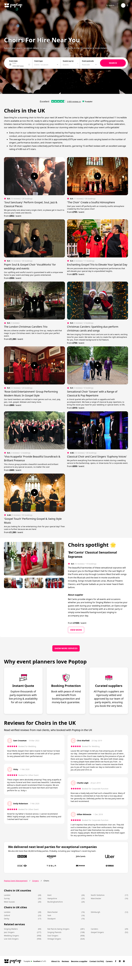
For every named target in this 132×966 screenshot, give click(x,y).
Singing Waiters (11, 929)
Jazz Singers (9, 932)
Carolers (94, 929)
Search (111, 5)
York (49, 915)
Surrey (7, 898)
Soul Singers (52, 935)
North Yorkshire (97, 895)
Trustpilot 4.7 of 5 (35, 961)
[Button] (34, 176)
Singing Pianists (54, 932)
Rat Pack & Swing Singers (58, 929)
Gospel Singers (97, 932)
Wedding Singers (11, 935)
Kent (49, 895)
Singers (35, 880)
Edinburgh (95, 912)
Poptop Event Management (15, 880)
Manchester (96, 898)
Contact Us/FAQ (96, 961)
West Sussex (9, 902)
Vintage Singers (54, 939)
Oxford (7, 915)
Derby (6, 918)
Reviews (65, 961)
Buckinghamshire (55, 902)
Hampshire (52, 898)
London (7, 895)
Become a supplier (79, 961)
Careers (109, 961)
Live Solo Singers (11, 939)
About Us (55, 961)
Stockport (51, 918)
